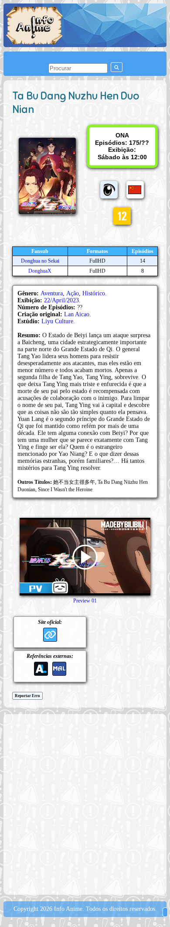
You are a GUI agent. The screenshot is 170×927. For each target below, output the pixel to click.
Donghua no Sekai (40, 261)
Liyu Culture (57, 321)
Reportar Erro (27, 696)
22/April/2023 (61, 300)
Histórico (93, 293)
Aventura (52, 293)
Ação (72, 293)
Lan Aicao (76, 314)
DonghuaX (39, 271)
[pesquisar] (116, 67)
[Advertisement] (85, 803)
